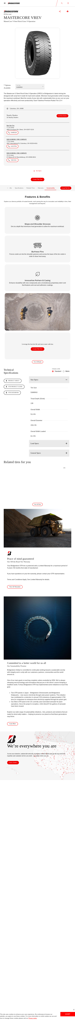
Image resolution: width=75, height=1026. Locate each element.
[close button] (74, 1010)
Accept (68, 1014)
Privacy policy (27, 1018)
